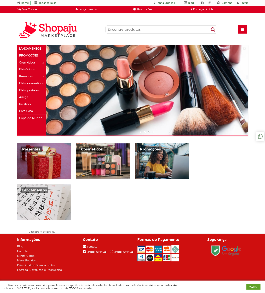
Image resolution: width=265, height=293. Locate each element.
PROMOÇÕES (29, 55)
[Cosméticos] (103, 161)
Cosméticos (27, 62)
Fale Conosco (30, 9)
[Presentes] (44, 161)
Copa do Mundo (30, 118)
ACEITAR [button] (253, 286)
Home (25, 3)
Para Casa (26, 111)
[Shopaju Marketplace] (47, 29)
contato (92, 246)
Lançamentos (87, 9)
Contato (22, 251)
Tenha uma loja (166, 3)
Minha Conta (26, 255)
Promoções (144, 9)
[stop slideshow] (153, 132)
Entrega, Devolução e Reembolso (39, 270)
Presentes (26, 76)
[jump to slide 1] (145, 132)
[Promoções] (162, 161)
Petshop (25, 104)
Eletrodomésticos (31, 83)
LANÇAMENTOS (30, 48)
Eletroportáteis (29, 90)
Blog (191, 3)
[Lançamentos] (44, 202)
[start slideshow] (141, 132)
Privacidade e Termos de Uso (36, 265)
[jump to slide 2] (149, 132)
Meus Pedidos (26, 260)
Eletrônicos (27, 69)
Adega (23, 97)
